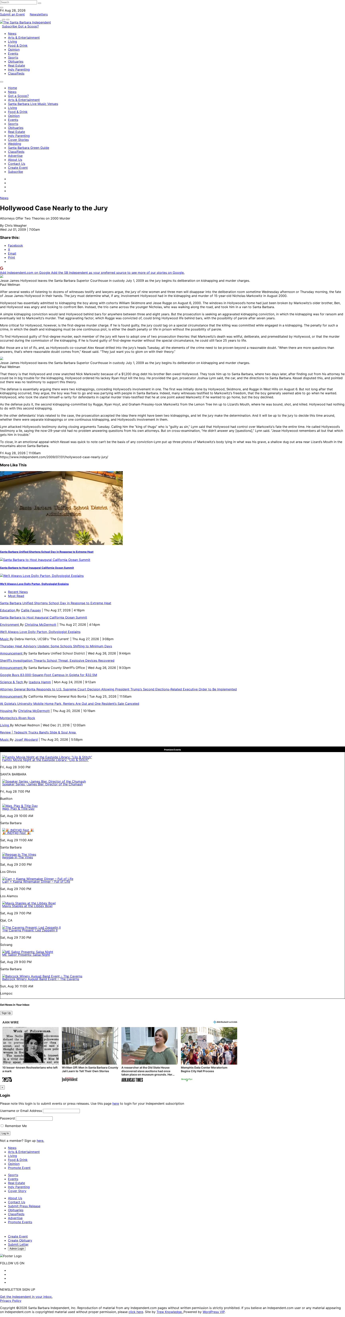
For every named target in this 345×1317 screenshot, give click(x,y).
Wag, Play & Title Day (18, 809)
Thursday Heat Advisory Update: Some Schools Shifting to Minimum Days (56, 646)
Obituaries (15, 61)
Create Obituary (20, 1240)
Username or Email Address (21, 1111)
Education (8, 610)
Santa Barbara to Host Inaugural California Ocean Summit (37, 567)
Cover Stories (18, 140)
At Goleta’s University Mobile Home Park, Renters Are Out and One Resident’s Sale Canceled (69, 704)
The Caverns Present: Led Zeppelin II (30, 930)
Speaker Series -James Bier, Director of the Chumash (42, 784)
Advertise (15, 156)
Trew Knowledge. (170, 1312)
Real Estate (16, 65)
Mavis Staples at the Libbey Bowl (27, 906)
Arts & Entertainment (24, 38)
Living (12, 42)
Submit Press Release (24, 1206)
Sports (13, 57)
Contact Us (16, 164)
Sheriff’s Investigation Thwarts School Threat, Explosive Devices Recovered (57, 660)
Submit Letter (18, 1244)
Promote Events (20, 1222)
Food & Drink (18, 45)
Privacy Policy (10, 1301)
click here (136, 1312)
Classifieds (16, 73)
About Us (15, 160)
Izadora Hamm (40, 682)
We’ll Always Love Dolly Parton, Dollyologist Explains (34, 583)
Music (5, 639)
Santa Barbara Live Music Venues (33, 104)
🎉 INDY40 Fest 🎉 (16, 833)
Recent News (18, 592)
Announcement (12, 653)
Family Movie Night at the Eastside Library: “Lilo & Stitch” (45, 760)
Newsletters (39, 14)
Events (13, 53)
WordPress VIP (214, 1312)
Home (12, 88)
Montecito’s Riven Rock (17, 718)
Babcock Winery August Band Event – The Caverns (40, 979)
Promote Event (19, 1168)
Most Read (16, 596)
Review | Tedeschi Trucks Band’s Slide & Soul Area (38, 732)
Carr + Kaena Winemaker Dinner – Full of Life (36, 882)
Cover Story (17, 1191)
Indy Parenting (19, 69)
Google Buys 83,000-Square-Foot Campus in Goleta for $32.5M (48, 675)
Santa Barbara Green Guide (28, 148)
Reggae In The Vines (17, 857)
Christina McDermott (40, 625)
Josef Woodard (26, 740)
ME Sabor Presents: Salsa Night (26, 955)
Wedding (14, 144)
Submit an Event (12, 14)
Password (7, 1118)
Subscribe (10, 26)
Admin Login (17, 1248)
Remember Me (15, 1126)
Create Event (18, 168)
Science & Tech (12, 682)
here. (40, 1141)
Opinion (14, 49)
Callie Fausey (31, 610)
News (12, 34)
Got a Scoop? (28, 26)
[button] (30, 1055)
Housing (6, 711)
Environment (10, 625)
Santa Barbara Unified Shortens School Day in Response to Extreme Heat (46, 551)
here (115, 1103)
